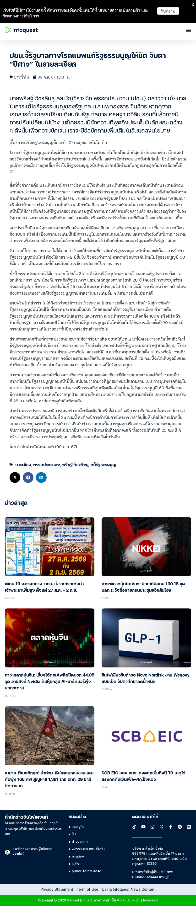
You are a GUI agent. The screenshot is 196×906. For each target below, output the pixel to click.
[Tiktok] (134, 827)
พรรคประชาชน (46, 464)
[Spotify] (180, 827)
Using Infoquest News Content (129, 889)
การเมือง (23, 464)
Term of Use (87, 889)
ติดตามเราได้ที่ (145, 817)
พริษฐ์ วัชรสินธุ (75, 464)
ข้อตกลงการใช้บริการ (20, 15)
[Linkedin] (189, 827)
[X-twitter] (161, 827)
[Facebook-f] (171, 827)
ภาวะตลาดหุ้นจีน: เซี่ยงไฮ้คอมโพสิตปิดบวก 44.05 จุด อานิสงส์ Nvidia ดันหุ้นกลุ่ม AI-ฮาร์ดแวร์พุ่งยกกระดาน (49, 681)
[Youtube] (143, 827)
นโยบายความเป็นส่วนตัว (119, 9)
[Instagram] (152, 827)
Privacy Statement (57, 889)
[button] (15, 477)
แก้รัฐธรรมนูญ (103, 464)
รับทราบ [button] (168, 10)
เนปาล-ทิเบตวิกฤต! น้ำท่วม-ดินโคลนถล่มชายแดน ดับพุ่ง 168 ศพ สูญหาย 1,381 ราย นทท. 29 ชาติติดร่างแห (49, 779)
